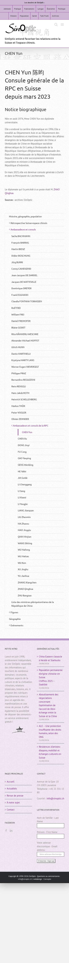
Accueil (10, 781)
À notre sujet (13, 802)
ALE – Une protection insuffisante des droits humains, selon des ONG (50, 731)
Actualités (12, 788)
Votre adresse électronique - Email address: (47, 846)
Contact (10, 809)
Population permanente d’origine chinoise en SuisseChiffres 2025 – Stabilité (51, 677)
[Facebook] (6, 830)
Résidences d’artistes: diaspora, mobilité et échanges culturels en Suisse (50, 752)
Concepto (47, 879)
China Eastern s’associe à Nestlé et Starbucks (50, 658)
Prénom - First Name (47, 832)
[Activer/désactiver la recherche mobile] (56, 24)
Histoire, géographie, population (25, 216)
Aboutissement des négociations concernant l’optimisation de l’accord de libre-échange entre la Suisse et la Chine (48, 705)
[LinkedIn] (11, 830)
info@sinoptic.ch (55, 798)
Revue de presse (15, 795)
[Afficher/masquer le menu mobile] (62, 24)
